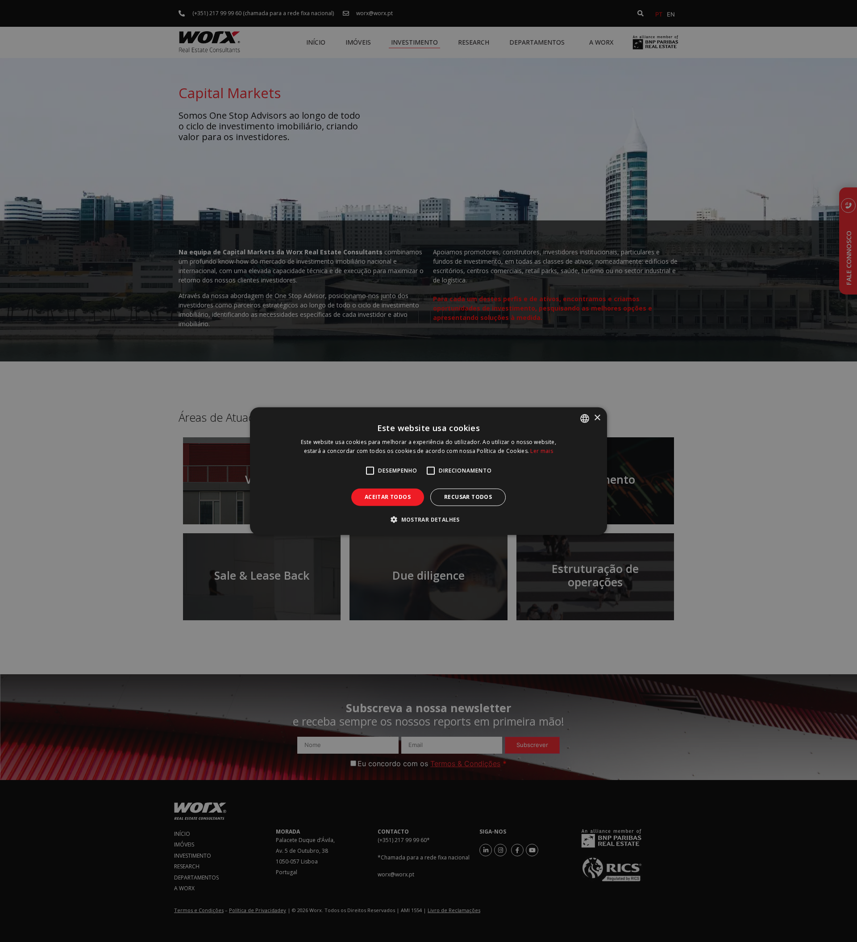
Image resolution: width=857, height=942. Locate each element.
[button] (428, 519)
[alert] (428, 471)
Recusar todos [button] (468, 497)
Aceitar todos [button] (388, 497)
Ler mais (541, 451)
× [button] (597, 418)
